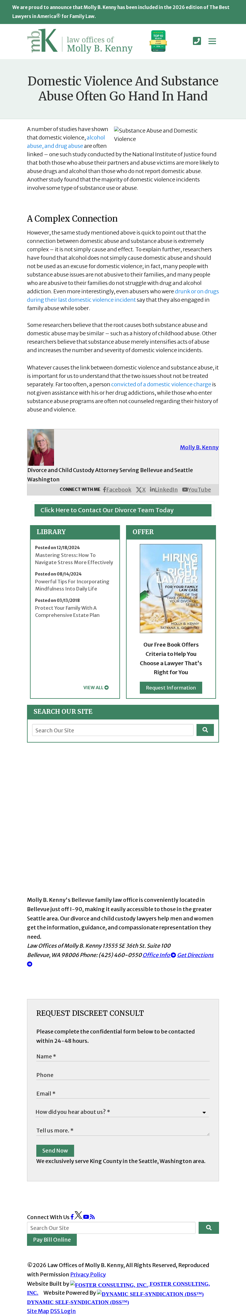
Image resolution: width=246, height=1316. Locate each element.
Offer (143, 532)
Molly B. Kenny (199, 447)
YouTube (199, 489)
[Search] (205, 730)
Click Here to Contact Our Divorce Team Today (107, 510)
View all (93, 687)
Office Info (156, 955)
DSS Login (63, 1311)
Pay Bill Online (52, 1239)
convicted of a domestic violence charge (161, 384)
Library (51, 532)
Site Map (38, 1311)
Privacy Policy (88, 1274)
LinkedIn (166, 489)
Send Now (55, 1150)
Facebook (118, 489)
